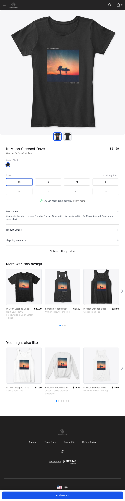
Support (33, 442)
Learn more (79, 200)
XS (19, 181)
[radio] (19, 182)
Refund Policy (89, 442)
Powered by (55, 461)
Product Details (14, 229)
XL (19, 191)
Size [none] (8, 175)
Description (12, 211)
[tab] (57, 136)
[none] (109, 175)
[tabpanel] (62, 72)
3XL (77, 191)
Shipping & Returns (16, 240)
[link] (23, 287)
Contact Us (69, 442)
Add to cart (62, 495)
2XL (48, 191)
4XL (105, 191)
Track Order (51, 442)
